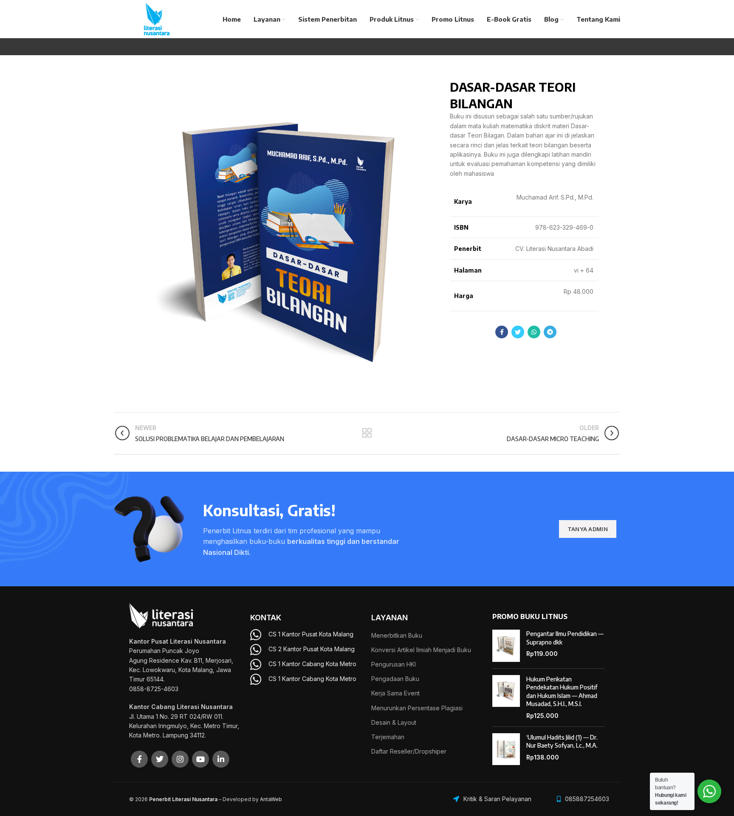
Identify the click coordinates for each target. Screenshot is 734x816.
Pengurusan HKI (393, 664)
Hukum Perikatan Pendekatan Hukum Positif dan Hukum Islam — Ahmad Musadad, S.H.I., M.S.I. (561, 691)
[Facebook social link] (501, 332)
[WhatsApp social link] (534, 332)
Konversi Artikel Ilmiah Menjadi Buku (421, 649)
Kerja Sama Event (395, 693)
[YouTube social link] (200, 759)
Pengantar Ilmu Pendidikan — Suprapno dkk (565, 638)
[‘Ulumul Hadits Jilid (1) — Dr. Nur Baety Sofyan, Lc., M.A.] (506, 749)
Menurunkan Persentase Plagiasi (417, 708)
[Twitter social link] (517, 332)
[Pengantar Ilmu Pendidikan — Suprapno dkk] (506, 646)
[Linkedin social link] (220, 759)
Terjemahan (387, 736)
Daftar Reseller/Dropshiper (408, 751)
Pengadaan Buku (395, 678)
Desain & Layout (393, 722)
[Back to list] (367, 433)
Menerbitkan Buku (396, 635)
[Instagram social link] (180, 759)
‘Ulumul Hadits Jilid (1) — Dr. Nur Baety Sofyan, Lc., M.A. (562, 741)
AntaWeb (271, 799)
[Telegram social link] (550, 332)
